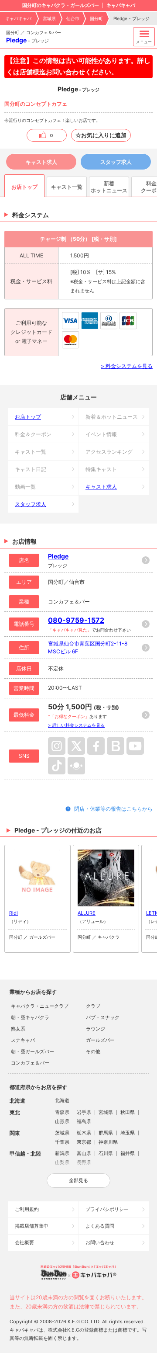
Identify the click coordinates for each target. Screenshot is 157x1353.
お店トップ (28, 416)
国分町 (96, 18)
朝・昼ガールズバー (32, 1051)
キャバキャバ (18, 18)
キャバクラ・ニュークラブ (39, 1006)
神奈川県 (108, 1142)
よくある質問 (99, 1226)
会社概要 (24, 1242)
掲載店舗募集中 (31, 1226)
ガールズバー (100, 1040)
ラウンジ (95, 1029)
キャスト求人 (41, 162)
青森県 (62, 1112)
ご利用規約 (27, 1209)
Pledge (16, 40)
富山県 (84, 1153)
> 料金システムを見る (127, 366)
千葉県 (62, 1142)
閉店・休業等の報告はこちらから (113, 808)
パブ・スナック (102, 1017)
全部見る (78, 1180)
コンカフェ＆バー (30, 1063)
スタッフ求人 (116, 162)
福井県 (127, 1153)
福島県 (84, 1121)
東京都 (84, 1142)
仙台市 (72, 18)
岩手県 (84, 1112)
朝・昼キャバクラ (30, 1017)
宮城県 (49, 18)
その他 (93, 1051)
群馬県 (106, 1133)
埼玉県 (127, 1133)
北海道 (62, 1100)
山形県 (62, 1121)
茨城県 (62, 1133)
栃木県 (84, 1133)
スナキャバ (23, 1040)
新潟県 (62, 1153)
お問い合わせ (99, 1242)
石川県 (106, 1153)
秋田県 (127, 1112)
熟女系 (18, 1029)
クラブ (93, 1006)
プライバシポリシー (107, 1209)
